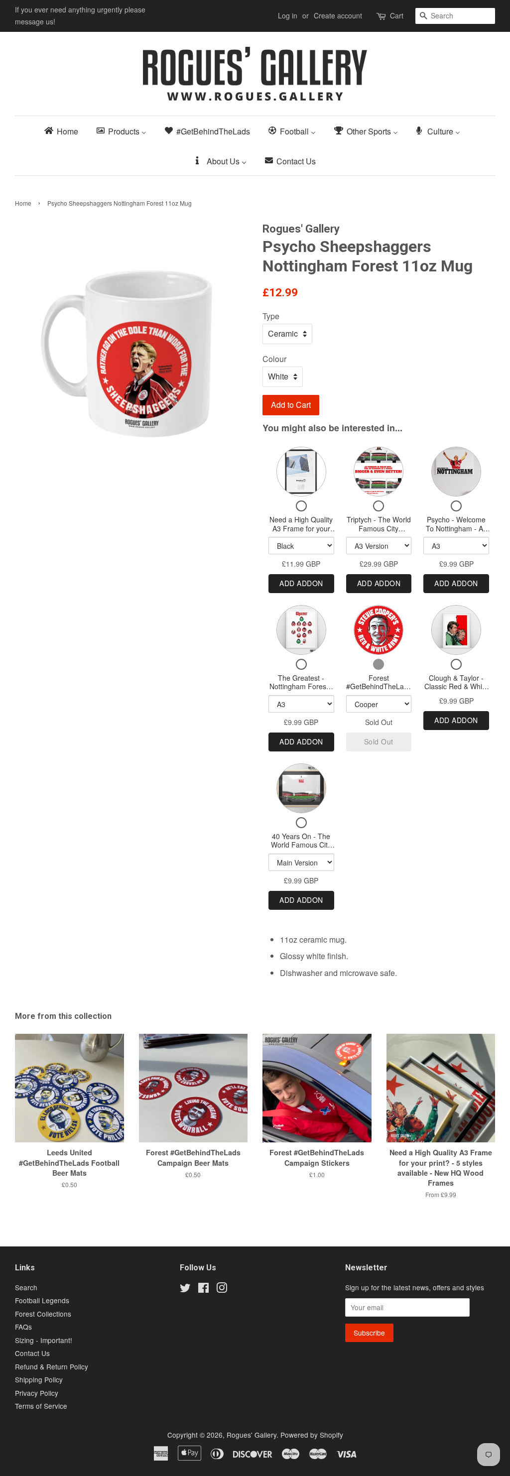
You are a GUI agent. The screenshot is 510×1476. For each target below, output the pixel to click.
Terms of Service (41, 1406)
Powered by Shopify (311, 1435)
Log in (287, 15)
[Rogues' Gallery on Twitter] (185, 1289)
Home (23, 203)
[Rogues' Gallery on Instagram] (221, 1289)
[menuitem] (64, 130)
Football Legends (42, 1300)
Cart (396, 15)
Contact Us (32, 1353)
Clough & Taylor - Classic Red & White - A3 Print (456, 686)
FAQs (23, 1327)
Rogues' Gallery (251, 1435)
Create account (338, 15)
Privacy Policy (36, 1393)
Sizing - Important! (43, 1340)
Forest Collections (43, 1314)
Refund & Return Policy (51, 1366)
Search (26, 1287)
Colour (274, 359)
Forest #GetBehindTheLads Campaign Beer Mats (378, 691)
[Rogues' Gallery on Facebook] (203, 1289)
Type (270, 316)
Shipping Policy (39, 1379)
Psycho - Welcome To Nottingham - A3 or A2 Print (456, 528)
